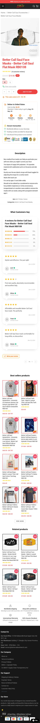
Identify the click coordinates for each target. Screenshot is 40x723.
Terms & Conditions (7, 659)
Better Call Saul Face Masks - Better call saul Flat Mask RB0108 (28, 589)
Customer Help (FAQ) (8, 688)
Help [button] (36, 720)
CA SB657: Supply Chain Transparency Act (14, 668)
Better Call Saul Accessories (17, 13)
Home (3, 13)
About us (4, 656)
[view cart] (37, 6)
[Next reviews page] (36, 361)
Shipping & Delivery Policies (10, 677)
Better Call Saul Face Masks (11, 16)
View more (20, 521)
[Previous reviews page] (26, 361)
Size (3, 79)
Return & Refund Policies (9, 683)
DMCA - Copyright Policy (9, 665)
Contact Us (5, 686)
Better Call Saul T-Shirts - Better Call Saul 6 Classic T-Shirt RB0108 (10, 507)
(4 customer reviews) (18, 71)
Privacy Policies (6, 662)
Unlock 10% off (4, 714)
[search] (34, 6)
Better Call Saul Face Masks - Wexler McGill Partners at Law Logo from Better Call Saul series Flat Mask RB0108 (10, 556)
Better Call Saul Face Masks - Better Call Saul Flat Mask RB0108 (9, 589)
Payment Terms (6, 680)
